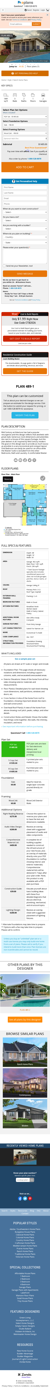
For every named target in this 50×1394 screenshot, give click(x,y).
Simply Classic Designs (25, 1326)
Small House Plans (25, 1298)
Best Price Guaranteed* (36, 147)
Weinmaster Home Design (25, 1334)
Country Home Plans (25, 1240)
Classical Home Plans (25, 1234)
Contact (25, 1213)
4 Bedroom (25, 1284)
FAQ (38, 1210)
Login (43, 10)
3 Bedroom (25, 1281)
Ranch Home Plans (20, 80)
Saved (29, 10)
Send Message (25, 273)
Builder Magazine (25, 1356)
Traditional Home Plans (25, 1254)
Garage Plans (25, 1287)
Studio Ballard (25, 1328)
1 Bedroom (25, 1276)
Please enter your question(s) (16, 247)
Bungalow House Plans (25, 1232)
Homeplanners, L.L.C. (25, 1320)
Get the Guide (25, 371)
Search (4, 1210)
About (45, 1210)
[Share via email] (15, 460)
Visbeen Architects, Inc (25, 1331)
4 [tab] (23, 64)
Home (3, 80)
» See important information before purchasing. (22, 726)
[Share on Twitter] (29, 460)
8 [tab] (38, 64)
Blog (32, 1210)
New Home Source (25, 1351)
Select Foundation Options (15, 121)
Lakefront (25, 1292)
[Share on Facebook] (25, 460)
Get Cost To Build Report (25, 338)
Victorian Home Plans (25, 1257)
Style (10, 80)
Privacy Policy (36, 20)
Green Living (25, 1317)
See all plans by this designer (25, 1019)
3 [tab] (19, 64)
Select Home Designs (25, 1323)
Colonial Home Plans (25, 1237)
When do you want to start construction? (20, 208)
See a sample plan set (25, 659)
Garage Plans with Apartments (25, 1290)
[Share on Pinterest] (34, 460)
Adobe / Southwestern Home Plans (25, 1229)
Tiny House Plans (25, 1301)
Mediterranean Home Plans (25, 1245)
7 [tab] (34, 64)
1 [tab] (12, 64)
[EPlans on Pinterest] (30, 1198)
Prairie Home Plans (25, 1248)
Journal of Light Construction (25, 1359)
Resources (22, 1210)
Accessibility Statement (39, 1386)
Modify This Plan (25, 415)
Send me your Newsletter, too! (19, 266)
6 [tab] (30, 64)
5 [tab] (27, 64)
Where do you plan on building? (17, 233)
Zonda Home (25, 1362)
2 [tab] (16, 64)
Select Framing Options (14, 129)
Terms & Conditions (19, 20)
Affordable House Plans (25, 1273)
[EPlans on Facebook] (20, 1198)
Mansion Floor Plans (25, 1295)
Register (36, 10)
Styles (12, 1210)
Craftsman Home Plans (25, 1243)
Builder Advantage (25, 1353)
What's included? (9, 113)
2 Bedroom (25, 1279)
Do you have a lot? (11, 217)
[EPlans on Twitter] (25, 1198)
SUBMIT (36, 24)
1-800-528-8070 (30, 6)
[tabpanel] (25, 46)
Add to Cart (25, 167)
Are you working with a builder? (16, 225)
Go (32, 1180)
